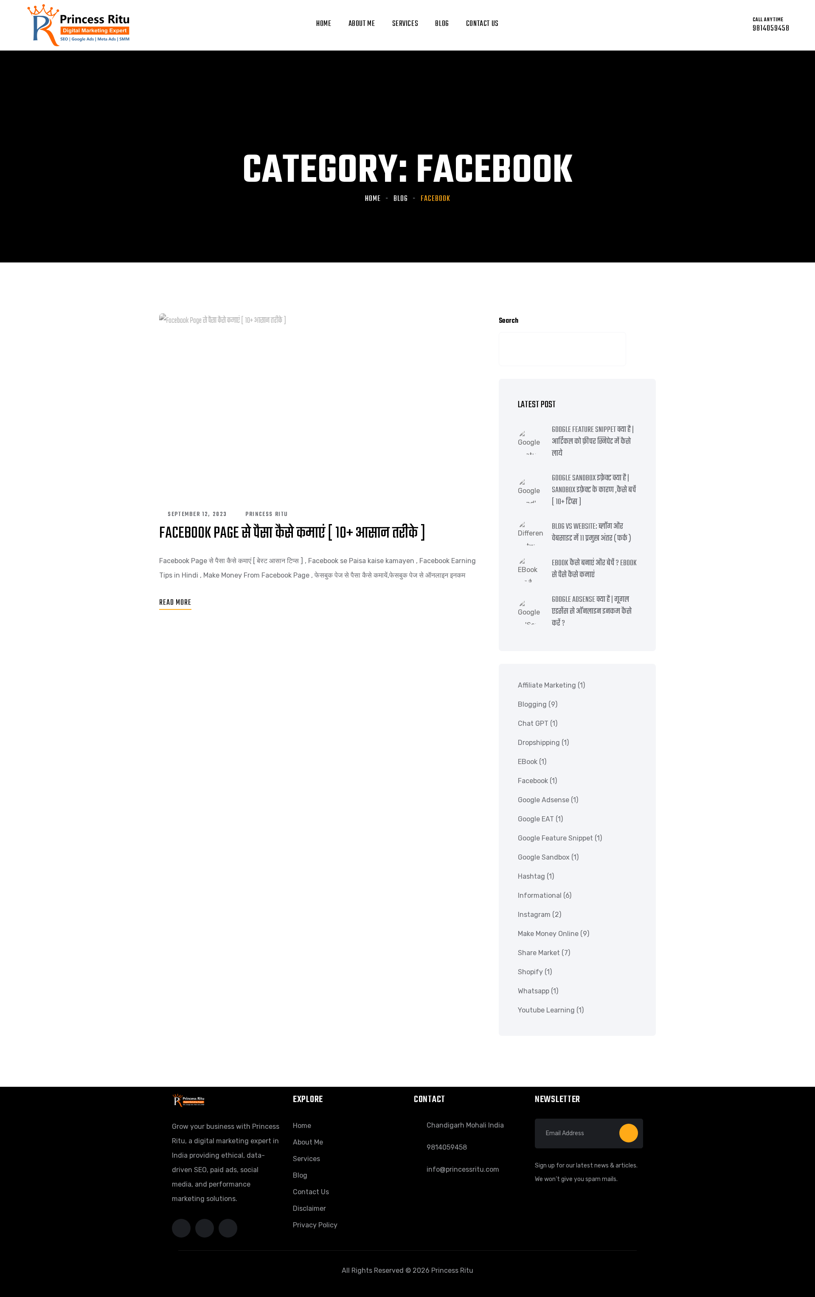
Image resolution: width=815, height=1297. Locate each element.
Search (508, 321)
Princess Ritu (266, 514)
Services (405, 24)
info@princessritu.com (463, 1169)
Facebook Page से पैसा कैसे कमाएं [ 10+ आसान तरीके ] (292, 534)
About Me (308, 1142)
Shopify (530, 972)
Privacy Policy (315, 1225)
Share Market (539, 953)
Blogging (532, 704)
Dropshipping (539, 743)
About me (361, 24)
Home (323, 24)
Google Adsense (543, 800)
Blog (442, 24)
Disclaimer (309, 1208)
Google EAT (536, 819)
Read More (175, 603)
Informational (540, 895)
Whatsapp (533, 991)
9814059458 (447, 1147)
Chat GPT (533, 723)
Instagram (534, 915)
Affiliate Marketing (547, 685)
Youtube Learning (546, 1010)
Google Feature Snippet (555, 838)
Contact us (482, 24)
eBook (527, 762)
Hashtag (531, 876)
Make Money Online (548, 934)
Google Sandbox (544, 857)
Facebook (533, 781)
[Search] (636, 349)
